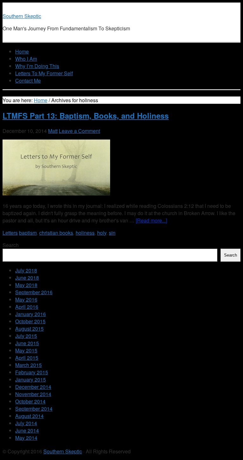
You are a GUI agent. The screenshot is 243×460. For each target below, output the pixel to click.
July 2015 (26, 335)
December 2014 (33, 386)
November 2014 (33, 394)
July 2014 (26, 423)
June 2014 (27, 430)
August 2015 (29, 328)
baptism (28, 232)
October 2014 (30, 401)
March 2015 (28, 365)
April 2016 (26, 306)
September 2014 (34, 408)
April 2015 (26, 357)
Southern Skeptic (22, 16)
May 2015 (26, 350)
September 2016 (34, 292)
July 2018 (26, 270)
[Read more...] (151, 220)
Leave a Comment (79, 130)
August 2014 (29, 416)
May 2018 (26, 285)
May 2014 (26, 437)
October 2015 (30, 321)
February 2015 (31, 372)
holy (101, 232)
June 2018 (27, 277)
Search (11, 245)
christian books (56, 232)
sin (112, 232)
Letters (10, 232)
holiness (85, 232)
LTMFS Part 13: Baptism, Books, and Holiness (86, 115)
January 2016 (30, 314)
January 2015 (30, 379)
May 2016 (26, 299)
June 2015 (27, 343)
